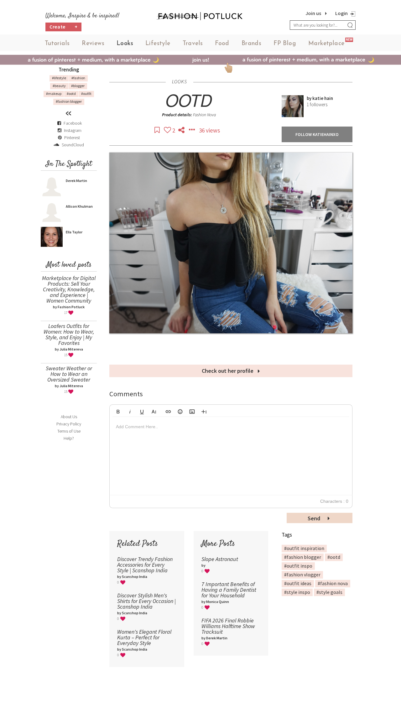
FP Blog (284, 44)
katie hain (322, 98)
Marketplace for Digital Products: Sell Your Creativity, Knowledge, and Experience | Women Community (69, 289)
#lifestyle (59, 77)
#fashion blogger (69, 101)
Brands (251, 44)
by (309, 98)
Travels (193, 44)
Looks (125, 44)
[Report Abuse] (192, 130)
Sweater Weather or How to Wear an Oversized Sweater (69, 374)
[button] (118, 410)
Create (63, 26)
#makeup (53, 93)
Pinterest (71, 137)
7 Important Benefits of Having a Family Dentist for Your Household (228, 589)
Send (314, 518)
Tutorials (57, 44)
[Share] (182, 130)
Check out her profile (228, 370)
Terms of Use (69, 431)
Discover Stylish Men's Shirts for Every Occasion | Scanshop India (146, 601)
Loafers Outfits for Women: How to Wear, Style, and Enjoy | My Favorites (69, 334)
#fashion (78, 77)
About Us (69, 416)
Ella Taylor (74, 232)
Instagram (72, 130)
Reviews (93, 44)
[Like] (168, 130)
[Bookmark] (157, 130)
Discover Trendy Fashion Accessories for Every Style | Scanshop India (145, 564)
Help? (69, 438)
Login (341, 13)
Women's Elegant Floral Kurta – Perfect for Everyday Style (144, 637)
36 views (209, 130)
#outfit (86, 93)
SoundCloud (72, 145)
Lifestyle (157, 44)
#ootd (71, 93)
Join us (313, 13)
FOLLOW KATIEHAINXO (317, 134)
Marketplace (326, 44)
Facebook (73, 123)
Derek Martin (76, 180)
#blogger (78, 85)
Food (222, 44)
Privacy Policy (68, 424)
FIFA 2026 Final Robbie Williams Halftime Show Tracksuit (228, 626)
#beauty (59, 85)
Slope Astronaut (219, 559)
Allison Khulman (79, 206)
